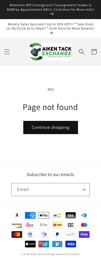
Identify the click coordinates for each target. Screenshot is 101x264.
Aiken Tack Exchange (43, 254)
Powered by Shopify (68, 254)
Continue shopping (51, 127)
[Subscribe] (83, 189)
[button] (7, 52)
